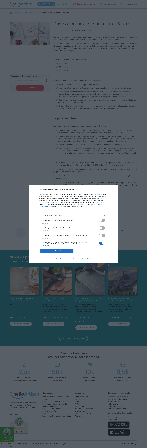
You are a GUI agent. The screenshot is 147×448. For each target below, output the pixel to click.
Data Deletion (60, 259)
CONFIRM (57, 250)
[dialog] (73, 224)
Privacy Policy (87, 259)
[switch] (102, 220)
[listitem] (73, 215)
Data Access (73, 259)
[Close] (113, 189)
